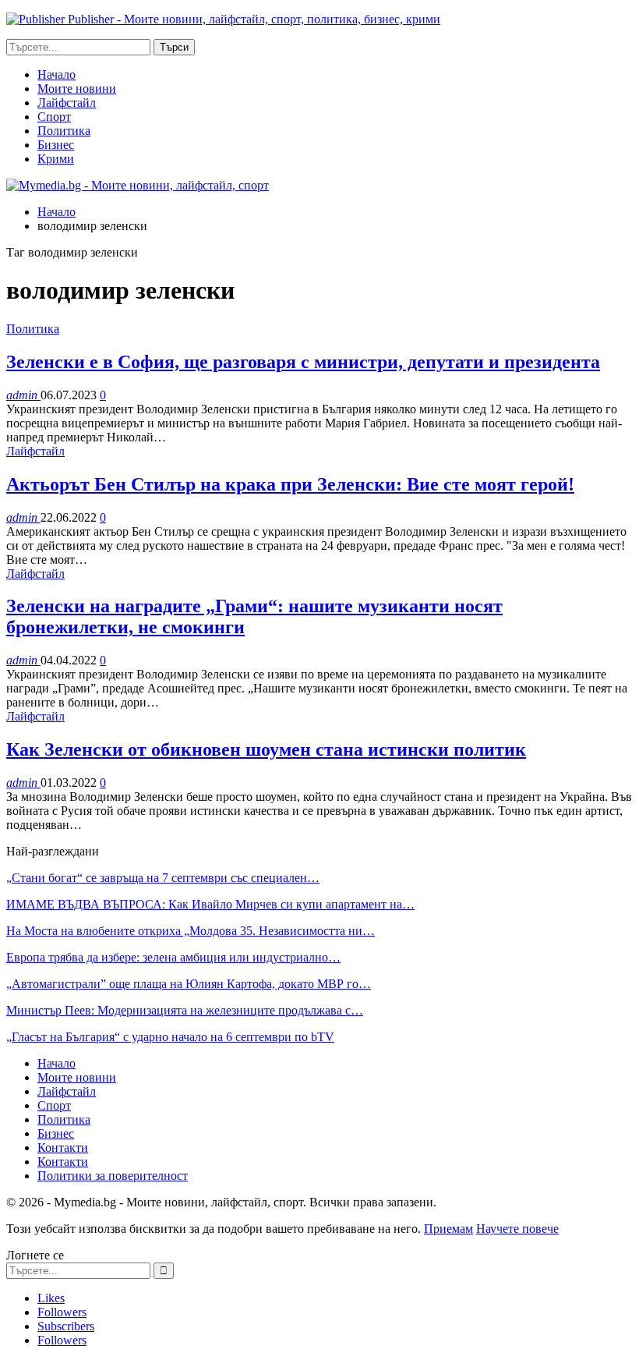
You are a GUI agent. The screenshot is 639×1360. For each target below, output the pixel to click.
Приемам (448, 1228)
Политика (63, 130)
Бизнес (55, 144)
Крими (55, 158)
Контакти (62, 1147)
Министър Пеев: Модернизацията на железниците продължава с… (184, 1010)
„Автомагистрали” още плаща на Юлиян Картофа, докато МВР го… (188, 983)
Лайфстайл (66, 102)
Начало (56, 74)
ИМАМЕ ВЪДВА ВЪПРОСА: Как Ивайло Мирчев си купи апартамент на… (210, 904)
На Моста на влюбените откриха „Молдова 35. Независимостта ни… (190, 930)
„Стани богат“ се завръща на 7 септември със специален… (163, 877)
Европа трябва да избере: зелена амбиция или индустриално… (173, 957)
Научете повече (517, 1228)
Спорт (54, 116)
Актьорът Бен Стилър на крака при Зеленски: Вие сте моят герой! (290, 484)
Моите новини (76, 88)
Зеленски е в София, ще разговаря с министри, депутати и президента (303, 362)
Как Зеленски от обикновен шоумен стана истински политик (266, 749)
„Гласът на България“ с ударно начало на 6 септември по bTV (170, 1036)
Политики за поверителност (112, 1175)
